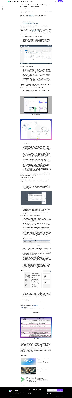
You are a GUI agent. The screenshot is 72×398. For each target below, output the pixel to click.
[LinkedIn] (50, 393)
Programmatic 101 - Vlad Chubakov (28, 11)
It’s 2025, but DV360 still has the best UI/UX (30, 23)
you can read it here (35, 30)
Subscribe (60, 1)
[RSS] (55, 393)
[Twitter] (48, 393)
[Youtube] (53, 393)
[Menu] (63, 1)
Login (55, 1)
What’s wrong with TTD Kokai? (28, 21)
